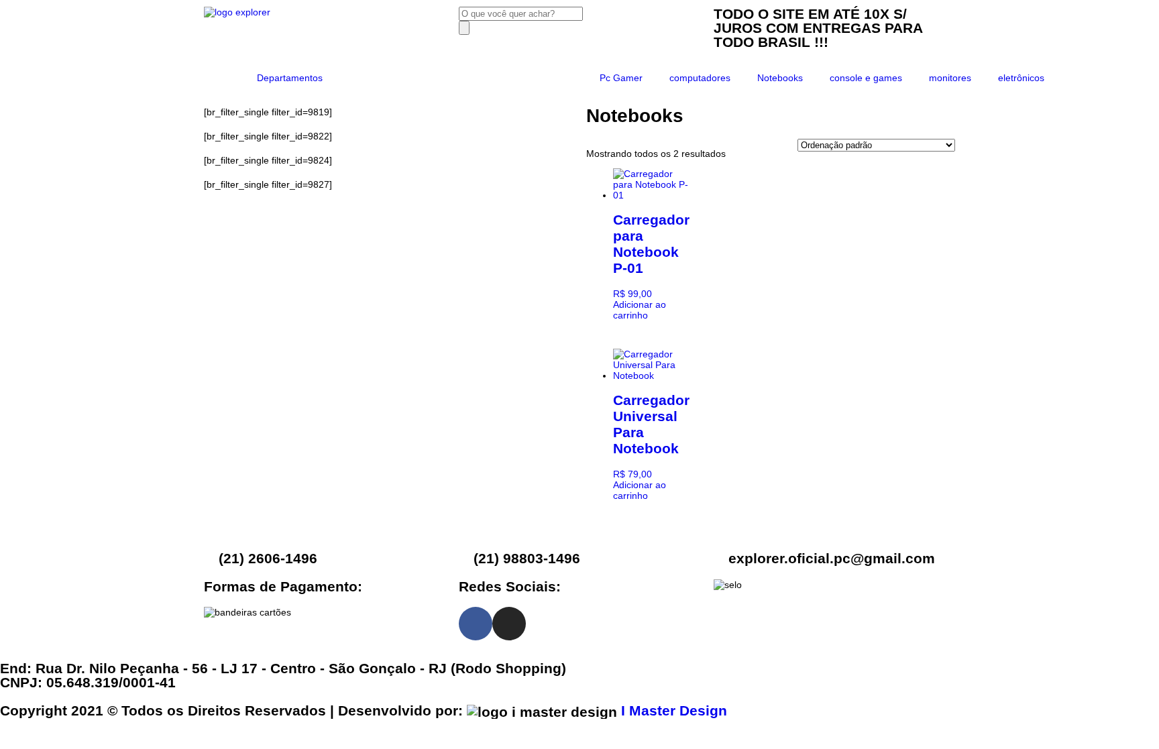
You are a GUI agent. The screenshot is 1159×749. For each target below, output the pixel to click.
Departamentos (290, 77)
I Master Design (674, 710)
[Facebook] (475, 623)
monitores (950, 77)
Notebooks (780, 77)
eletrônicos (1021, 77)
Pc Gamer (621, 77)
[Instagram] (509, 623)
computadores (699, 77)
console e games (866, 77)
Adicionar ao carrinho (639, 310)
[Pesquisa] (464, 28)
